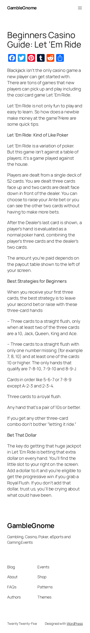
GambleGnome (22, 8)
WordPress (75, 623)
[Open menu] (80, 8)
